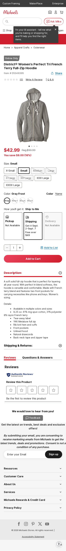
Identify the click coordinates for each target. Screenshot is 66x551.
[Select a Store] (50, 12)
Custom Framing (11, 3)
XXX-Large (43, 178)
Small (23, 170)
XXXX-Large (13, 185)
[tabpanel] (33, 382)
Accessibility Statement (33, 536)
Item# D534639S (14, 73)
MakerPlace (36, 3)
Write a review (34, 79)
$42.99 (12, 150)
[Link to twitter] (40, 523)
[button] (20, 247)
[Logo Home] (11, 12)
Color (49, 193)
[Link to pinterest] (33, 523)
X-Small (10, 170)
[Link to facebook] (18, 523)
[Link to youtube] (47, 523)
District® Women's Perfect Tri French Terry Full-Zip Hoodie (33, 66)
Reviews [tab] (10, 357)
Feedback (34, 417)
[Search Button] (6, 21)
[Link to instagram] (26, 523)
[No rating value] (12, 79)
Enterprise (57, 3)
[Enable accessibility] (59, 544)
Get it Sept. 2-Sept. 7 (31, 227)
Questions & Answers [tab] (37, 357)
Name (58, 193)
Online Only (11, 58)
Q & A (50, 79)
